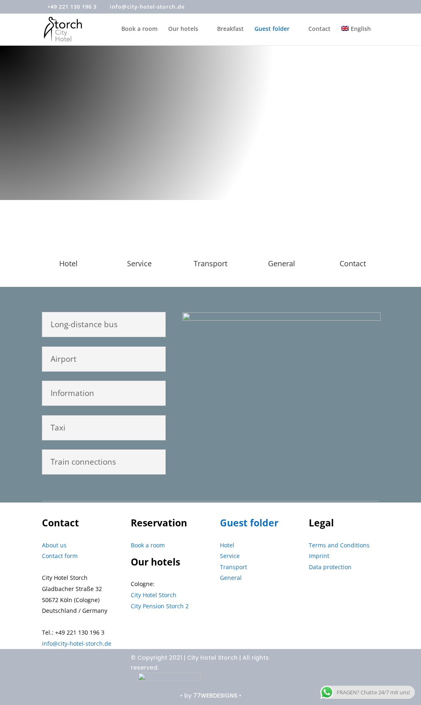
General (281, 263)
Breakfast (230, 29)
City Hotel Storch (153, 595)
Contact (319, 29)
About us (54, 545)
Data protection (330, 567)
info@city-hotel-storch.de (76, 643)
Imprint (319, 556)
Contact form (60, 556)
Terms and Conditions (339, 545)
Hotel (68, 263)
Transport (233, 567)
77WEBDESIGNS (215, 695)
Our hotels (183, 29)
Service (139, 263)
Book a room (139, 29)
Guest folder (271, 29)
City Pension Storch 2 (160, 606)
